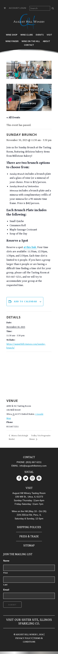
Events (40, 34)
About (46, 41)
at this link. (30, 247)
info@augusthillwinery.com (33, 465)
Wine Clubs (26, 34)
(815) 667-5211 (34, 462)
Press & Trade (29, 536)
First (5, 573)
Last (5, 585)
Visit (49, 34)
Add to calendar (25, 301)
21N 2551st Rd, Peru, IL (29, 515)
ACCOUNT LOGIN (17, 7)
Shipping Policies (29, 527)
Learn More (29, 103)
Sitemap (29, 545)
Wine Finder (12, 41)
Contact (29, 44)
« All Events (13, 117)
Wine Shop (11, 34)
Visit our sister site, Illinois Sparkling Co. (29, 621)
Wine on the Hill (31, 41)
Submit (12, 605)
